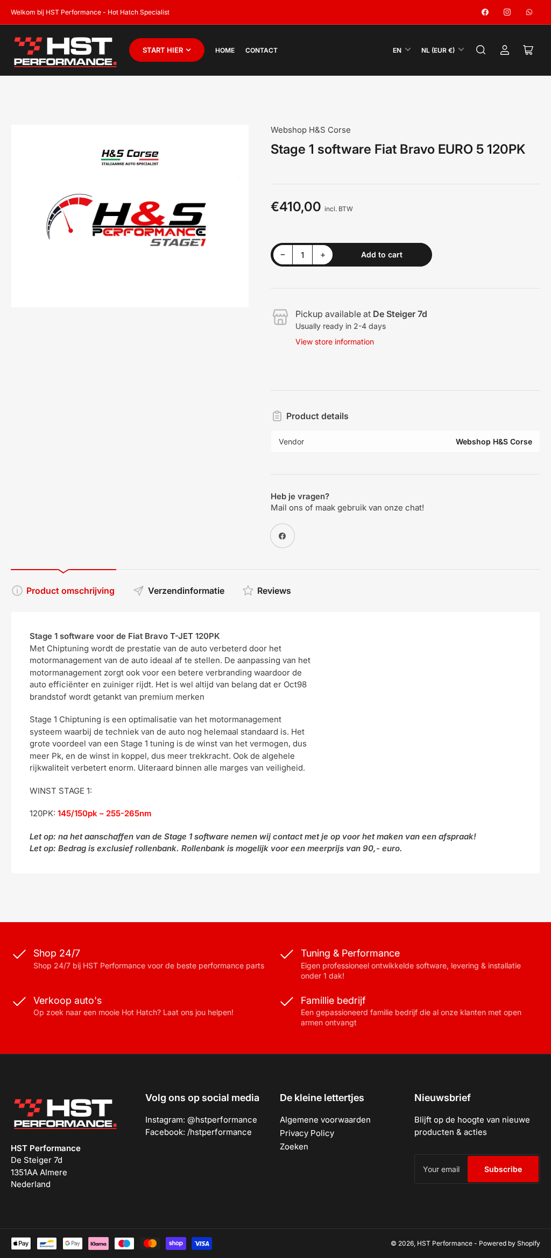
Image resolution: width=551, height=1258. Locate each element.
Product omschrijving (70, 590)
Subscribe (503, 1169)
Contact (261, 50)
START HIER (163, 50)
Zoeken (294, 1146)
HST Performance (444, 1243)
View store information (334, 341)
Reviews (274, 590)
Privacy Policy (307, 1133)
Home (225, 50)
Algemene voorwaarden (325, 1120)
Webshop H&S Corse (311, 130)
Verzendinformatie (186, 590)
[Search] (481, 50)
